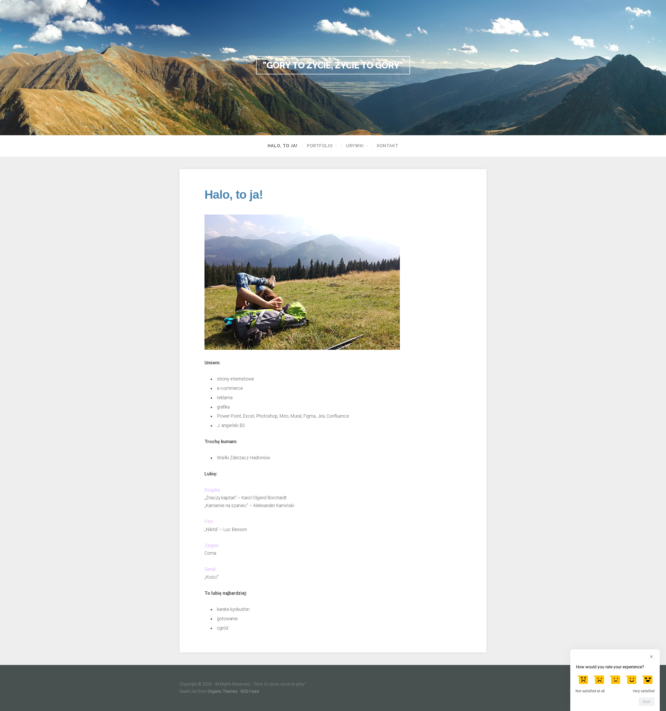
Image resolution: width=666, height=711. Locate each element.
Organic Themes (223, 691)
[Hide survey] (651, 657)
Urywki (355, 146)
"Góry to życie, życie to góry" (333, 65)
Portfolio (320, 146)
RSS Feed (250, 691)
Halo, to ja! (282, 146)
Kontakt (387, 146)
